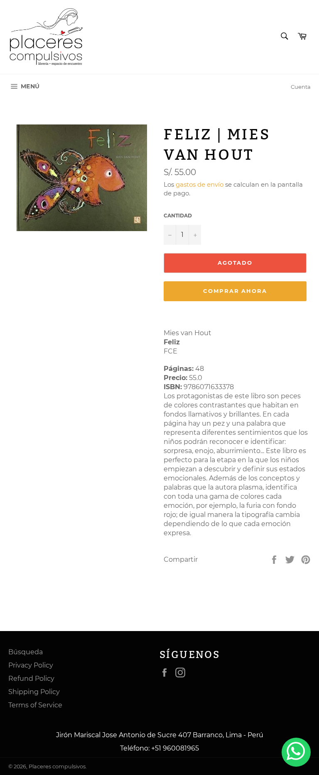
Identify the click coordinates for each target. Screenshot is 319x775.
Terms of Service (35, 705)
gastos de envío (199, 184)
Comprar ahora (235, 291)
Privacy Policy (30, 665)
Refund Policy (31, 678)
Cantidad (178, 215)
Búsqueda (25, 652)
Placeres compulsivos (57, 766)
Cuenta (301, 86)
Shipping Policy (34, 692)
